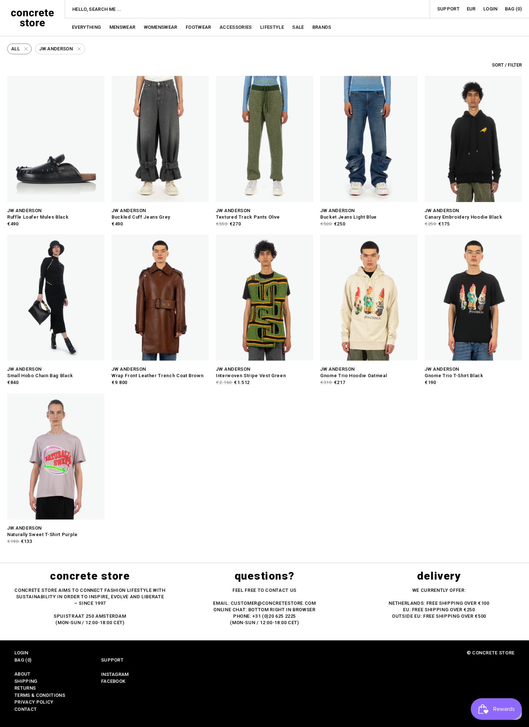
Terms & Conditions (39, 695)
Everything (87, 27)
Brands (321, 27)
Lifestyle (272, 27)
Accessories (236, 27)
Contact (25, 709)
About (22, 674)
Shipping (25, 681)
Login (490, 9)
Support (448, 9)
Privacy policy (34, 702)
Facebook (113, 681)
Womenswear (161, 27)
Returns (25, 688)
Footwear (199, 27)
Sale (298, 27)
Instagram (115, 674)
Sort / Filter (507, 65)
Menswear (123, 27)
